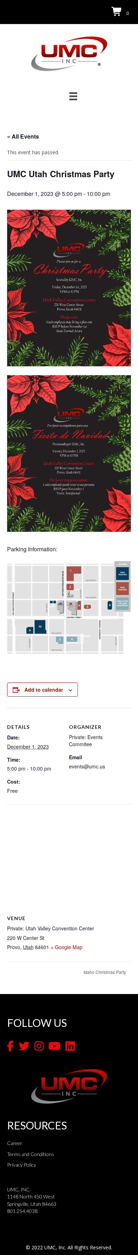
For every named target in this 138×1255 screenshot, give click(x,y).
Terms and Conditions (30, 1154)
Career (14, 1143)
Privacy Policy (21, 1165)
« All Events (23, 136)
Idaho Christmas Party (105, 972)
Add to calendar (43, 690)
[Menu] (73, 96)
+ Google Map (66, 947)
